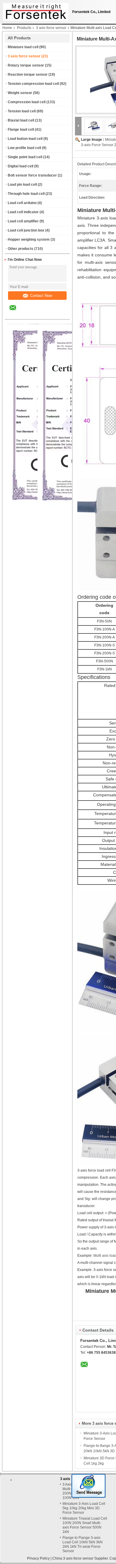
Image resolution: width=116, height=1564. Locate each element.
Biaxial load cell (21, 120)
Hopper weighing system (29, 239)
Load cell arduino (22, 203)
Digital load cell (20, 166)
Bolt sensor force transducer (32, 175)
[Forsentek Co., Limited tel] (28, 314)
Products (24, 28)
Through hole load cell (26, 194)
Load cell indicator (23, 212)
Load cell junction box (26, 230)
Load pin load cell (22, 184)
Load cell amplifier (23, 221)
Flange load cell (21, 129)
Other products (20, 249)
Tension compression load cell (33, 84)
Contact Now (41, 295)
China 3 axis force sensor (72, 1558)
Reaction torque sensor (28, 74)
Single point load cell (25, 157)
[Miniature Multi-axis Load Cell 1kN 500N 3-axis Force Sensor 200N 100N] (94, 126)
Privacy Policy (38, 1558)
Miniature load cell (23, 47)
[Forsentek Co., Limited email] (16, 312)
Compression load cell (27, 102)
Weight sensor (20, 93)
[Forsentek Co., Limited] (78, 125)
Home (7, 28)
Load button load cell (25, 139)
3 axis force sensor (51, 28)
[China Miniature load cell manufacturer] (34, 10)
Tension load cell (22, 111)
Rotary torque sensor (26, 65)
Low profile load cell (24, 148)
